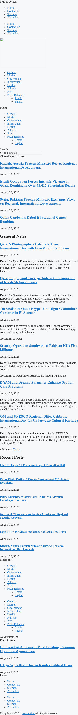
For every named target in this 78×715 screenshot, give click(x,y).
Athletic (11, 88)
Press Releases (15, 95)
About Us (13, 17)
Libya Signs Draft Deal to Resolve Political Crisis (36, 665)
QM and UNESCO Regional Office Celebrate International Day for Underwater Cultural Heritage (39, 418)
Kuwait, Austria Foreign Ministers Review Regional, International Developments (38, 165)
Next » (17, 449)
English (19, 101)
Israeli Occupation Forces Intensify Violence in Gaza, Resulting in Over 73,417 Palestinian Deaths (37, 183)
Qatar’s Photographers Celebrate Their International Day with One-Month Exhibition (34, 246)
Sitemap (12, 14)
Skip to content (8, 1)
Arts (9, 91)
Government (14, 78)
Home (10, 7)
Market (11, 75)
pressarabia (28, 713)
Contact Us (13, 10)
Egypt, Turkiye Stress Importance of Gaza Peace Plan (33, 531)
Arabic (18, 98)
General (11, 72)
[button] (39, 107)
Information (14, 81)
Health (11, 85)
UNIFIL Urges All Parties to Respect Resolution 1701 (32, 465)
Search (4, 152)
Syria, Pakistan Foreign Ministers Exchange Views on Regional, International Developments (37, 201)
